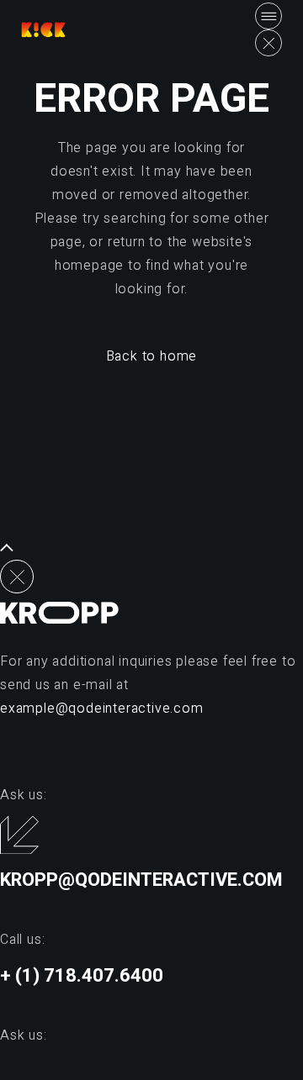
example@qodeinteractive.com (102, 708)
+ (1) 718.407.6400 (81, 975)
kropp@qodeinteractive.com (141, 880)
